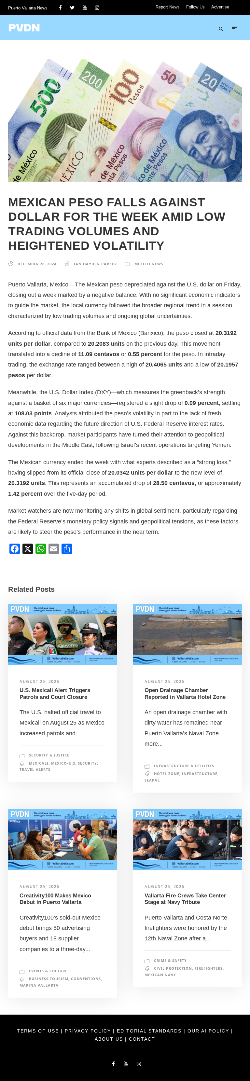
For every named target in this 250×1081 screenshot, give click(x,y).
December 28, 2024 (37, 263)
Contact (142, 1039)
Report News (168, 7)
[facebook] (60, 7)
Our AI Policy (208, 1030)
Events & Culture (48, 970)
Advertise (220, 7)
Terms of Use (39, 1030)
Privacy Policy (89, 1030)
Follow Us (195, 7)
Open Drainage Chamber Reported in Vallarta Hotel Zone (185, 693)
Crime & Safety (170, 960)
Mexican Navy (160, 974)
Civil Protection (173, 968)
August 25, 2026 (40, 681)
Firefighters (209, 968)
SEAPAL (152, 780)
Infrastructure (199, 773)
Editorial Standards (150, 1030)
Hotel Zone (166, 773)
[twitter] (72, 7)
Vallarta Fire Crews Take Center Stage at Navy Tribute (185, 899)
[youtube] (85, 7)
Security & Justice (49, 755)
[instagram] (97, 7)
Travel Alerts (35, 769)
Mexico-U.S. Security (74, 763)
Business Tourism (48, 978)
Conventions (86, 978)
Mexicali (39, 763)
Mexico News (148, 263)
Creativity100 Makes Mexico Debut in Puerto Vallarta (55, 899)
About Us (110, 1039)
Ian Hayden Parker (95, 263)
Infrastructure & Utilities (184, 765)
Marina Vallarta (39, 985)
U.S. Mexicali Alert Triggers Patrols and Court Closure (55, 693)
